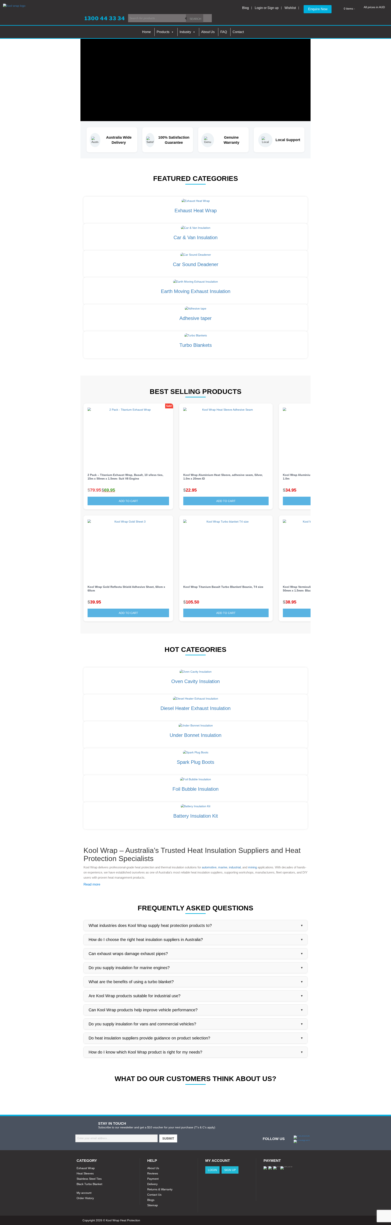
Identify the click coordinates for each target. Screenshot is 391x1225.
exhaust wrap (86, 1168)
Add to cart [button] (128, 501)
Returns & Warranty (159, 1189)
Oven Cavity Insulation (195, 681)
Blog (245, 8)
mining (252, 867)
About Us (208, 32)
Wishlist (290, 8)
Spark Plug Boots (195, 762)
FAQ (223, 32)
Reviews (152, 1173)
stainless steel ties (89, 1178)
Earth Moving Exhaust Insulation (195, 291)
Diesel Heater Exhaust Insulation (195, 708)
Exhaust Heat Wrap (196, 210)
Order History (85, 1198)
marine (222, 867)
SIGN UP (230, 1170)
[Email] (116, 1138)
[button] (170, 490)
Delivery (152, 1184)
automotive (209, 867)
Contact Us (154, 1194)
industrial (235, 867)
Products (163, 32)
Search (195, 18)
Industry (185, 32)
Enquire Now (317, 9)
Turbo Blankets (195, 345)
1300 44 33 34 (105, 18)
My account (84, 1192)
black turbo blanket (89, 1184)
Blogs (150, 1200)
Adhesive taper (195, 318)
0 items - (349, 8)
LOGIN (212, 1170)
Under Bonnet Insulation (195, 735)
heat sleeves (85, 1173)
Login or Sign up (267, 8)
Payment (153, 1178)
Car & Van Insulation (195, 237)
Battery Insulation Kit (195, 816)
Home (146, 32)
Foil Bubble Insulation (195, 789)
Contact (238, 32)
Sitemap (152, 1205)
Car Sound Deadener (195, 264)
